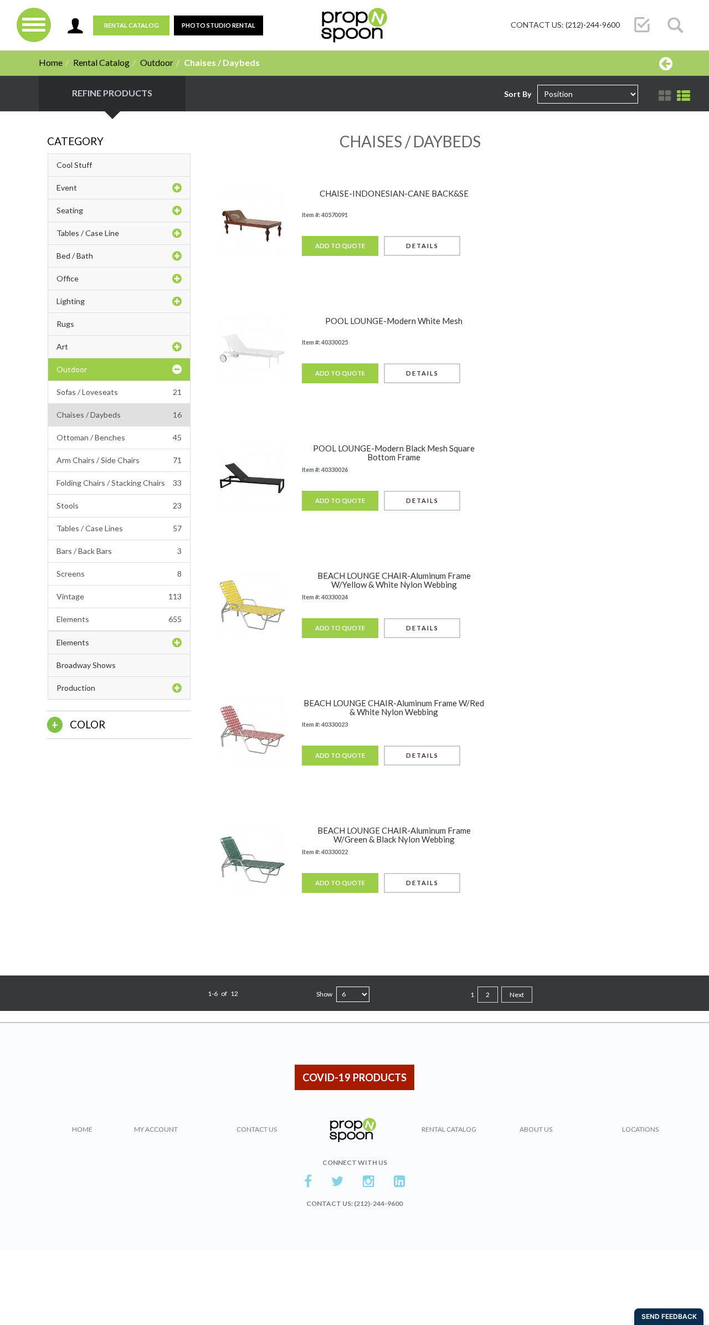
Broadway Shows (86, 665)
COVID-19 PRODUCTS (354, 1077)
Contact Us (257, 1129)
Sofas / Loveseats (119, 392)
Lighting (70, 301)
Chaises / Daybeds (119, 414)
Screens (119, 573)
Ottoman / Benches (119, 437)
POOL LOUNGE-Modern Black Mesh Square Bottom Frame (394, 453)
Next (517, 994)
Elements (119, 619)
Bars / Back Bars (119, 551)
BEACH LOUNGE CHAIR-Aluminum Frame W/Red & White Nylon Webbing (394, 708)
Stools (119, 505)
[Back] (665, 63)
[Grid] (664, 95)
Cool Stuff (74, 165)
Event (66, 187)
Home (51, 62)
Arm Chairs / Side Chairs (119, 460)
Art (62, 346)
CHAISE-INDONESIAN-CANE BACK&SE (394, 193)
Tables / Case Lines (119, 528)
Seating (69, 210)
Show (324, 994)
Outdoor (156, 62)
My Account (156, 1129)
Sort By (517, 94)
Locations (640, 1129)
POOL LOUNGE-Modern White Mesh (394, 321)
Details (422, 245)
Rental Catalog (131, 25)
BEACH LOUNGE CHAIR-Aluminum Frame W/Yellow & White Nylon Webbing (394, 580)
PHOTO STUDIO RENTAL (218, 25)
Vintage (119, 596)
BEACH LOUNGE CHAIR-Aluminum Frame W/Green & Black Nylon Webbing (394, 835)
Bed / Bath (74, 255)
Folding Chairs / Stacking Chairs (119, 482)
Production (75, 687)
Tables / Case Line (87, 233)
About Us (536, 1129)
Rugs (65, 323)
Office (67, 278)
